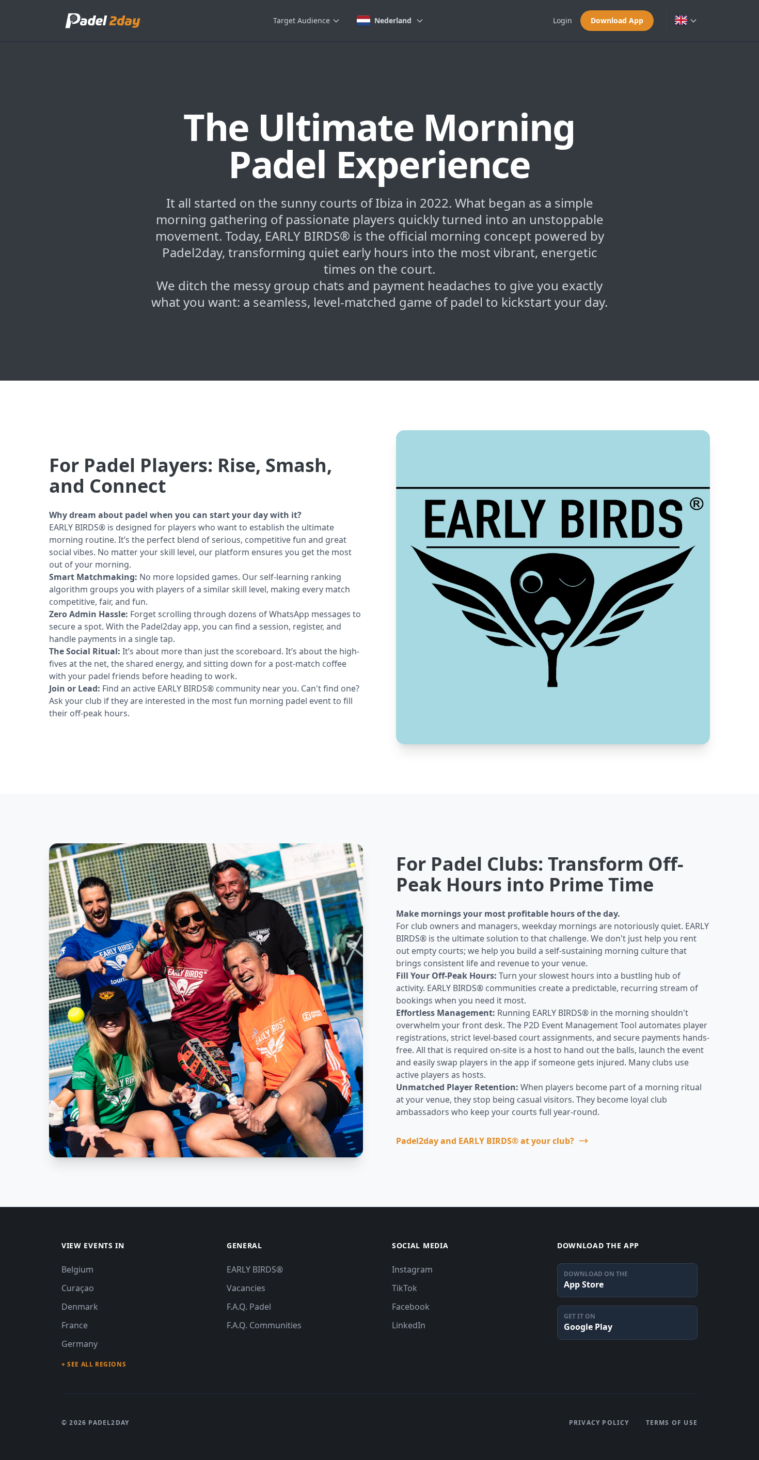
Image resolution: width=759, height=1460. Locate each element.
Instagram (412, 1269)
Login (562, 20)
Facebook (411, 1306)
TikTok (404, 1288)
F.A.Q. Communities (264, 1325)
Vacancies (246, 1288)
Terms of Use (672, 1423)
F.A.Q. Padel (249, 1306)
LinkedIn (408, 1325)
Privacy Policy (599, 1423)
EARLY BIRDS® (255, 1269)
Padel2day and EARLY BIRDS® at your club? (485, 1141)
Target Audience (301, 20)
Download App (617, 20)
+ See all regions (93, 1364)
